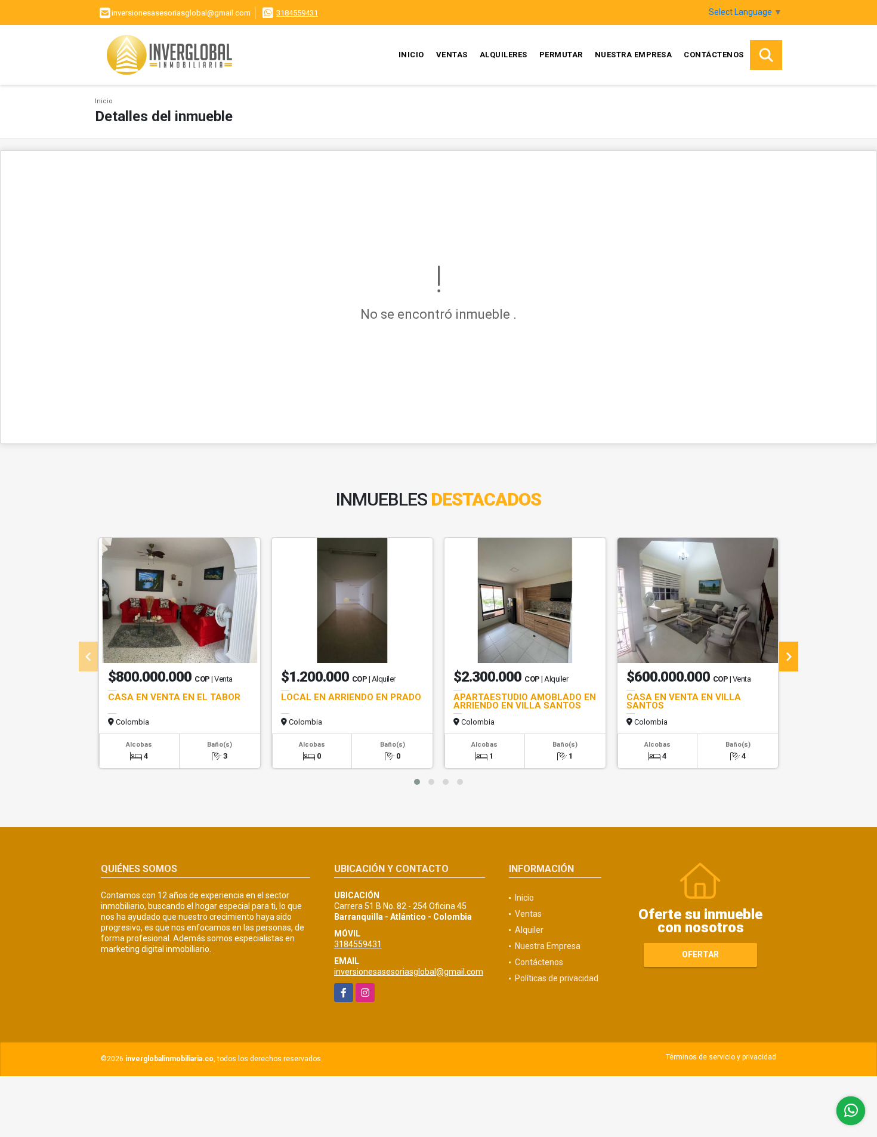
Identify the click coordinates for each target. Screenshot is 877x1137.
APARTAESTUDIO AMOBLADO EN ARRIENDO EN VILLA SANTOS (524, 701)
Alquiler (529, 930)
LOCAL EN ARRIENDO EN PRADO (351, 697)
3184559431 (297, 12)
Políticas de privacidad (556, 978)
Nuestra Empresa (633, 54)
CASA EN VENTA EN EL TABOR (174, 697)
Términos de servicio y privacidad (721, 1057)
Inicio (411, 54)
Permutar (561, 54)
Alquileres (503, 54)
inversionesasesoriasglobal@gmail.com (408, 971)
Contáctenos (714, 54)
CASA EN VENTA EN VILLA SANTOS (683, 701)
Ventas (452, 54)
